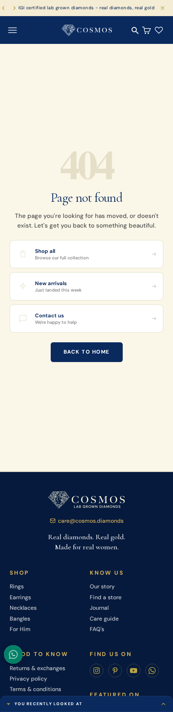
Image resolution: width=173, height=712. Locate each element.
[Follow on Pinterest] (115, 670)
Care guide (104, 618)
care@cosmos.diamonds (91, 520)
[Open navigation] (12, 30)
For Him (20, 629)
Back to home (87, 351)
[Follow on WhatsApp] (152, 670)
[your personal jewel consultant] (13, 654)
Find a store (106, 597)
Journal (99, 607)
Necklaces (23, 607)
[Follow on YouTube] (133, 670)
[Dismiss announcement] (162, 8)
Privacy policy (28, 678)
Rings (17, 586)
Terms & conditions (35, 689)
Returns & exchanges (37, 668)
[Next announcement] (14, 8)
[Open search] (135, 30)
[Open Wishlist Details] (159, 30)
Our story (102, 586)
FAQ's (97, 629)
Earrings (20, 597)
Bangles (20, 618)
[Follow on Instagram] (96, 670)
